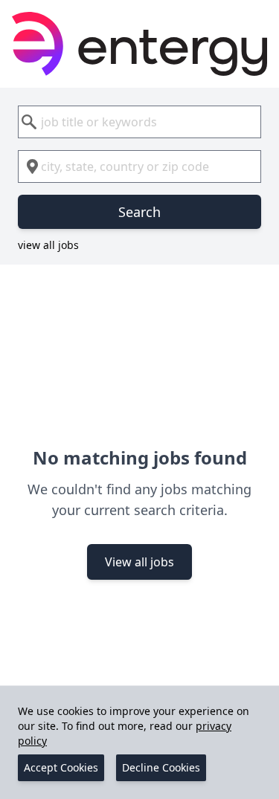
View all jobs (139, 562)
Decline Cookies (161, 767)
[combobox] (139, 122)
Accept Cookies (61, 767)
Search (139, 212)
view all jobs (48, 245)
